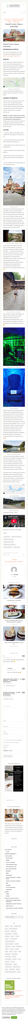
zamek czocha (7, 536)
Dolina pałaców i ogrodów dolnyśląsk (14, 908)
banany (7, 926)
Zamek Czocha (6, 56)
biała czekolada (13, 928)
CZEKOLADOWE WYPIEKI (11, 864)
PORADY (8, 896)
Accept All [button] (14, 1017)
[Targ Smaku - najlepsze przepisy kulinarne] (14, 993)
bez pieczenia (17, 926)
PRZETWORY (9, 889)
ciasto (6, 938)
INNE (7, 883)
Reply (23, 655)
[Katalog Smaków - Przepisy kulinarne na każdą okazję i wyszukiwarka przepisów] (14, 996)
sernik (15, 964)
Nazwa (5, 721)
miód (19, 959)
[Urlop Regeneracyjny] (14, 778)
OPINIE (7, 894)
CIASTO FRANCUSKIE (10, 887)
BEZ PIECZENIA (9, 858)
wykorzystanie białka (10, 971)
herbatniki (19, 946)
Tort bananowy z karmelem (14, 600)
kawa (11, 951)
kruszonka (14, 954)
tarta (6, 969)
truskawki (11, 969)
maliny (14, 956)
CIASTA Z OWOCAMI (10, 862)
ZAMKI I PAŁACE (16, 21)
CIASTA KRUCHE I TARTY (11, 866)
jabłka (6, 949)
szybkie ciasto (16, 966)
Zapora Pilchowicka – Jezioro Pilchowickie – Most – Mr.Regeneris (12, 694)
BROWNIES (8, 871)
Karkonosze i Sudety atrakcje (11, 898)
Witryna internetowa (5, 732)
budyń (12, 936)
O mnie (7, 851)
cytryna (16, 943)
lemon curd (8, 956)
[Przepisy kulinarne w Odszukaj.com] (13, 990)
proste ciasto (8, 964)
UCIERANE (8, 885)
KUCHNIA (7, 891)
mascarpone (8, 959)
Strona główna (8, 849)
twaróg (18, 969)
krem (20, 951)
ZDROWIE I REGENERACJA (10, 853)
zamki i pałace (17, 547)
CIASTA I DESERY (8, 856)
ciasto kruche (13, 938)
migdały (15, 959)
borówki (15, 933)
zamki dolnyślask (8, 547)
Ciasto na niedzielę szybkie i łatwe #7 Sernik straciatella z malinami (14, 621)
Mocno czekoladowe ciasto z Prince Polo (13, 561)
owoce (12, 961)
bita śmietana (8, 933)
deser (13, 946)
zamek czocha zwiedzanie (9, 544)
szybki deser (8, 966)
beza (11, 926)
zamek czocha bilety (16, 536)
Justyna (16, 552)
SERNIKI (7, 860)
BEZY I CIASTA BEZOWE (11, 869)
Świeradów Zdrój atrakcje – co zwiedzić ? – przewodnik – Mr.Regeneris (12, 680)
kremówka (7, 954)
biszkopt (7, 931)
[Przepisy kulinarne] (9, 985)
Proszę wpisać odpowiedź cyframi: (6, 747)
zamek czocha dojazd (8, 541)
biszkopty (13, 931)
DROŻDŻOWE (9, 875)
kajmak (17, 949)
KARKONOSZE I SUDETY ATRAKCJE (13, 903)
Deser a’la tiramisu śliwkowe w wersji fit (14, 643)
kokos (15, 951)
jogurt (12, 949)
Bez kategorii (7, 19)
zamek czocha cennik (8, 539)
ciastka (17, 936)
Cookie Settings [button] (6, 1017)
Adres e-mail (6, 726)
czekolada (7, 946)
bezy (6, 928)
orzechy (7, 961)
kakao (6, 951)
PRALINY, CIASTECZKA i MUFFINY (13, 881)
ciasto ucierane (9, 943)
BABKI (7, 873)
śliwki (18, 971)
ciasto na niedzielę (10, 941)
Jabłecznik (14, 559)
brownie (7, 936)
